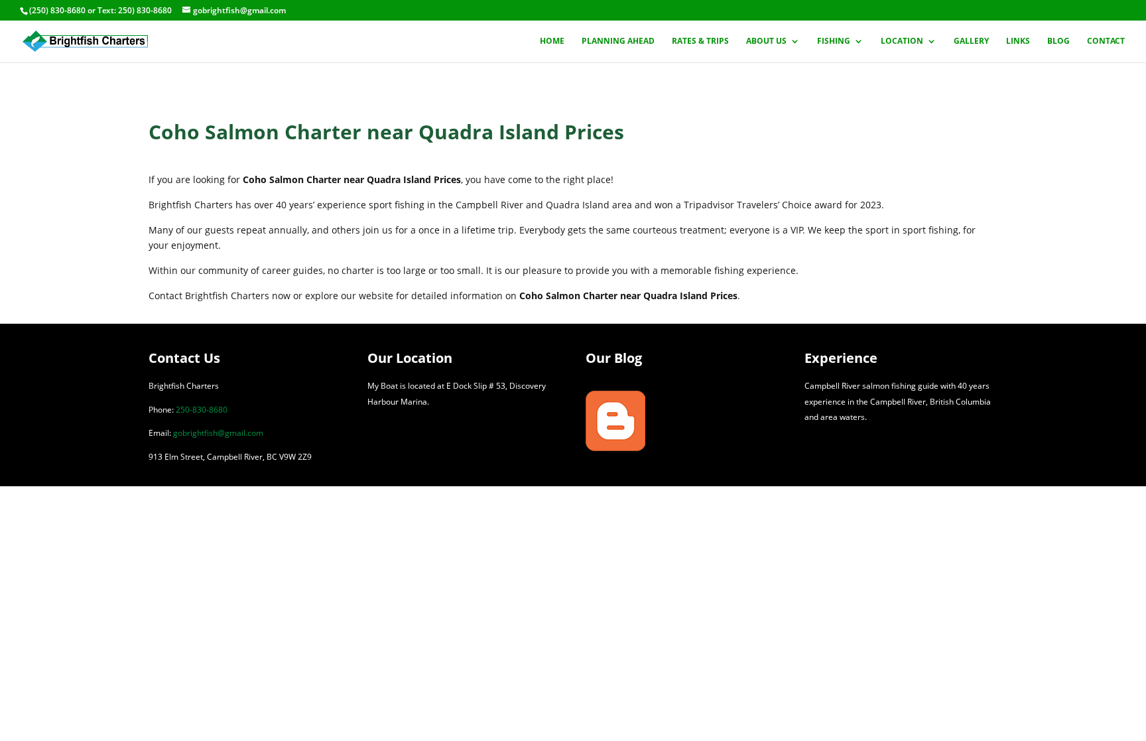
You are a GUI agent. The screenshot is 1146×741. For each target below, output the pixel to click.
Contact (1106, 41)
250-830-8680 (201, 409)
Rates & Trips (700, 41)
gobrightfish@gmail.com (218, 432)
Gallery (971, 41)
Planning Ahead (618, 41)
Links (1018, 41)
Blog (1058, 41)
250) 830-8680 (145, 10)
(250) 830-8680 (57, 10)
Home (552, 41)
